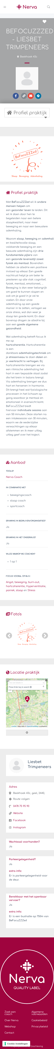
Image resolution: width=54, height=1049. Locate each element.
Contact (9, 1032)
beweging (21, 582)
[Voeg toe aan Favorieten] (45, 22)
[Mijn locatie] (30, 687)
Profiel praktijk (24, 193)
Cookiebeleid (39, 1020)
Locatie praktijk (25, 673)
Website (18, 813)
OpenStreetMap (32, 726)
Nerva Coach (14, 477)
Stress (31, 590)
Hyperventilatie (35, 586)
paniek (10, 590)
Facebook (19, 820)
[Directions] (38, 96)
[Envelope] (31, 96)
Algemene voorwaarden (39, 1013)
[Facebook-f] (16, 96)
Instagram (19, 827)
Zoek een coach (10, 1013)
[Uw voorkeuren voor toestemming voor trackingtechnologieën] (16, 1044)
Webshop (10, 1026)
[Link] (24, 96)
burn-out (33, 582)
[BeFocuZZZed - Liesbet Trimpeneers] (27, 699)
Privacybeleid (40, 1026)
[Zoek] (48, 7)
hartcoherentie (15, 586)
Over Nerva (11, 1020)
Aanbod (17, 463)
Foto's (16, 614)
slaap (19, 590)
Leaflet (13, 726)
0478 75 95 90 (21, 806)
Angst (9, 582)
